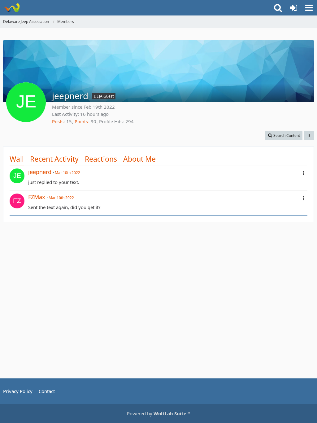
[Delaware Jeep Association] (11, 8)
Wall (17, 159)
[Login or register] (293, 8)
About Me (139, 159)
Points (81, 121)
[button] (309, 8)
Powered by (158, 413)
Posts (57, 121)
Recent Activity (54, 159)
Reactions (101, 159)
